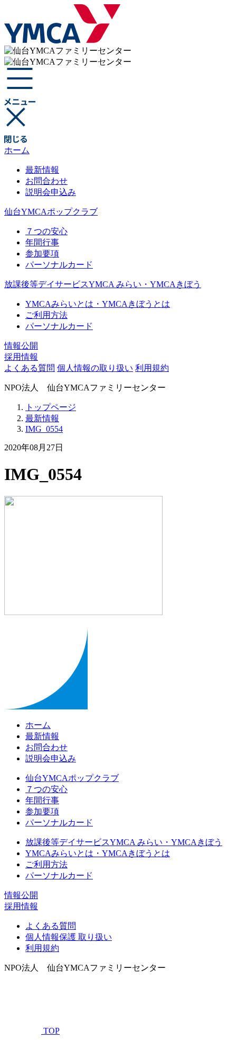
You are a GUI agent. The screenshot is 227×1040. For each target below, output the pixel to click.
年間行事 (42, 242)
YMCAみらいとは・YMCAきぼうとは (97, 303)
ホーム (17, 150)
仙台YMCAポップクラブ (51, 211)
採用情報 (21, 356)
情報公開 (21, 345)
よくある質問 (29, 367)
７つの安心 (46, 231)
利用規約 (152, 367)
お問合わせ (46, 180)
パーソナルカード (59, 264)
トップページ (50, 407)
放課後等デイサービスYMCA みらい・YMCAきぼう (102, 284)
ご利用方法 (46, 314)
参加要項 (42, 253)
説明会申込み (50, 192)
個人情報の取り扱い (95, 367)
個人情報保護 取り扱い (68, 936)
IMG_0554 (44, 428)
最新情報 (42, 169)
